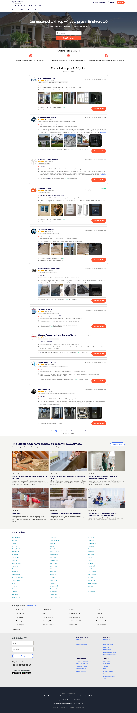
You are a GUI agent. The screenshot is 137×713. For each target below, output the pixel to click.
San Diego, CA (20, 625)
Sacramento (16, 557)
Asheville (53, 574)
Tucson (14, 543)
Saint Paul (53, 557)
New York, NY (100, 617)
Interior (15, 6)
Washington (16, 574)
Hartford (15, 572)
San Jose (15, 566)
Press (104, 668)
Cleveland (53, 592)
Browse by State (32, 605)
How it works (107, 661)
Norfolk (90, 577)
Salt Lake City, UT (75, 621)
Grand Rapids (54, 552)
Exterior (20, 6)
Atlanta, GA (19, 609)
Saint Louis (53, 563)
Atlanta (14, 592)
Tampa (14, 589)
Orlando (15, 586)
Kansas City (54, 560)
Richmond (91, 580)
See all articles (117, 444)
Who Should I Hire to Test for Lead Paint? (65, 514)
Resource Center (108, 644)
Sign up (23, 656)
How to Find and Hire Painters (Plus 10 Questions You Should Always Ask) (102, 515)
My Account (106, 639)
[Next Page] (86, 431)
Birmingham (16, 537)
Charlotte (53, 577)
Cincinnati (53, 589)
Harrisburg (91, 540)
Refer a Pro (106, 647)
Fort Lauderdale (17, 577)
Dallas (90, 560)
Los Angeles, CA (74, 613)
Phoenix (15, 540)
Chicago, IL (73, 609)
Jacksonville (16, 580)
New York (53, 572)
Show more (103, 132)
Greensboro (54, 580)
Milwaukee (91, 592)
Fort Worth (91, 566)
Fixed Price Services (81, 644)
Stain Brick (16, 514)
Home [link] (14, 10)
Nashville (91, 554)
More (36, 6)
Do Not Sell (70, 700)
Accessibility (76, 700)
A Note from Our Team (109, 652)
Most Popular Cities (18, 606)
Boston (52, 546)
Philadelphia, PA (21, 621)
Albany (52, 569)
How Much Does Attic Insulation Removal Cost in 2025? (29, 478)
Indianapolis (16, 597)
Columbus (53, 594)
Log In (112, 2)
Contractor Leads (81, 668)
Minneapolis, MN (48, 617)
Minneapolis (54, 554)
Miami (14, 583)
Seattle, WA (73, 625)
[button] (44, 98)
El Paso (90, 563)
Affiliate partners (108, 679)
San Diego (15, 560)
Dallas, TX (99, 609)
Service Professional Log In (83, 661)
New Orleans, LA (74, 617)
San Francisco (16, 563)
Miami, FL (99, 613)
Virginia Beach (92, 583)
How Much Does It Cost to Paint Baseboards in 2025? (67, 478)
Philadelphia (92, 543)
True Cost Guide (107, 642)
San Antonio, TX (101, 621)
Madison (90, 589)
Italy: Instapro (69, 695)
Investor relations (108, 671)
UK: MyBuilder (89, 695)
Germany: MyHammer (59, 695)
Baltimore (53, 543)
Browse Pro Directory (82, 642)
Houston (91, 569)
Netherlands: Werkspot (79, 695)
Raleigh (52, 583)
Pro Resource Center (81, 666)
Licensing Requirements (110, 654)
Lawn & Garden (28, 6)
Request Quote (99, 109)
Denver (14, 569)
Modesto (15, 554)
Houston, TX (47, 613)
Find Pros (78, 639)
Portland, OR (47, 621)
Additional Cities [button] (16, 629)
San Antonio (92, 572)
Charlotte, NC (47, 609)
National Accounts (81, 671)
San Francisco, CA (48, 625)
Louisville (53, 537)
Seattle (90, 586)
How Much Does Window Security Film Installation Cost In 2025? (102, 478)
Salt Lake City (92, 574)
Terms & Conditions (78, 703)
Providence (92, 549)
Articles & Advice (43, 6)
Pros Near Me (107, 649)
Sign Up (120, 2)
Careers (105, 666)
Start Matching (68, 38)
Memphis (91, 552)
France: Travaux (48, 695)
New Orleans (54, 540)
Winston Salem (55, 586)
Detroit (52, 549)
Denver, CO (20, 613)
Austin (90, 557)
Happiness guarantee (109, 676)
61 (80, 430)
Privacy (59, 700)
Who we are (106, 663)
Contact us (106, 674)
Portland (91, 537)
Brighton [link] (23, 10)
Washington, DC (101, 625)
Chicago (15, 594)
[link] (68, 80)
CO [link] (18, 10)
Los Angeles (16, 552)
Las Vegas (53, 566)
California (64, 700)
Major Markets (18, 532)
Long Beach (16, 549)
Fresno (14, 546)
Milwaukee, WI (20, 617)
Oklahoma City (55, 597)
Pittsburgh (91, 546)
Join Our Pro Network (82, 663)
